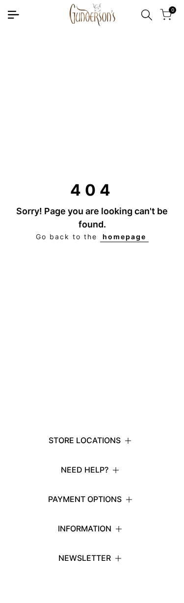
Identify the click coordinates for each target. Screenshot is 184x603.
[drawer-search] (146, 15)
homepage (124, 236)
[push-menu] (13, 15)
